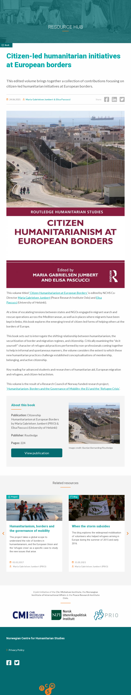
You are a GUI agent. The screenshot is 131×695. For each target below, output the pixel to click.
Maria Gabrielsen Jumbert (34, 297)
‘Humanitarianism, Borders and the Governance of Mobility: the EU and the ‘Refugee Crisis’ (62, 388)
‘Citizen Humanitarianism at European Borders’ (58, 293)
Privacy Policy (16, 649)
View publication (37, 453)
